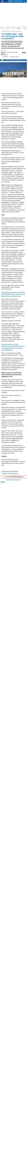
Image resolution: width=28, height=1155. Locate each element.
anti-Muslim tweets (15, 309)
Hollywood (5, 56)
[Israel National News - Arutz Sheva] (15, 1)
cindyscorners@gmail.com (11, 473)
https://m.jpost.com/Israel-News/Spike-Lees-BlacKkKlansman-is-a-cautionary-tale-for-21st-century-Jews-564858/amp (13, 347)
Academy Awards (14, 56)
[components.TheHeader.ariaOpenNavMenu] (4, 1)
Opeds (12, 31)
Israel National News (6, 31)
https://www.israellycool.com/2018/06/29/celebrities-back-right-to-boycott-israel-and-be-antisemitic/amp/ (13, 294)
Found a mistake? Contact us (13, 479)
